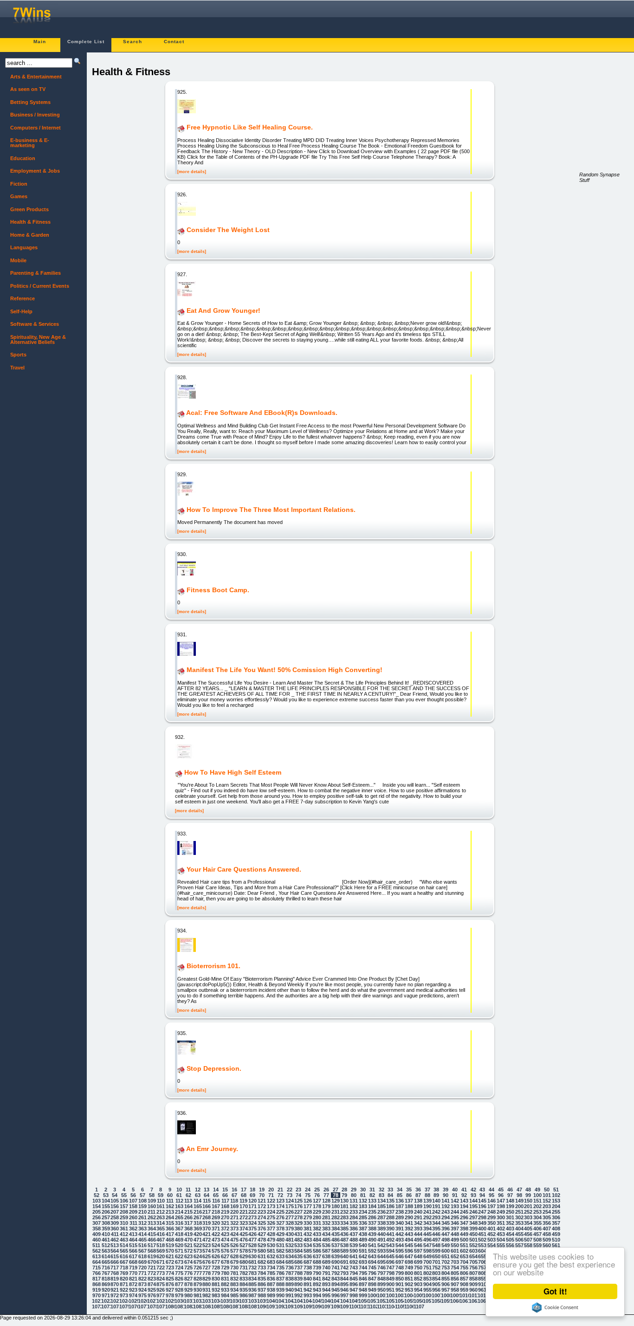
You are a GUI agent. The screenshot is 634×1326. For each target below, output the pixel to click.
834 (252, 1278)
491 (381, 1239)
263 (160, 1217)
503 (491, 1239)
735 (280, 1267)
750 (418, 1267)
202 (537, 1206)
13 (206, 1189)
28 (344, 1189)
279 (308, 1217)
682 (262, 1262)
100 (537, 1195)
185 (381, 1206)
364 (152, 1228)
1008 (445, 1295)
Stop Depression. (214, 1068)
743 (353, 1267)
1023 (115, 1301)
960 (473, 1290)
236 (381, 1212)
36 (418, 1189)
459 (556, 1234)
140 (436, 1200)
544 (399, 1245)
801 (418, 1273)
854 (436, 1278)
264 (170, 1217)
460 (96, 1239)
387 (363, 1228)
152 (547, 1200)
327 (280, 1223)
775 (179, 1273)
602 (464, 1251)
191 (436, 1206)
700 (427, 1262)
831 (225, 1278)
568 (152, 1251)
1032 (197, 1301)
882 (225, 1284)
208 (124, 1212)
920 (106, 1290)
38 (436, 1189)
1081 (179, 1306)
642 (363, 1256)
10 (179, 1189)
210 (142, 1212)
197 (491, 1206)
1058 (436, 1301)
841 (317, 1278)
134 (381, 1200)
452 (491, 1234)
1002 (390, 1295)
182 (353, 1206)
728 (216, 1267)
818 (106, 1278)
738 (308, 1267)
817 (96, 1278)
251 (519, 1212)
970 (96, 1295)
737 (298, 1267)
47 (519, 1189)
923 (133, 1290)
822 (142, 1278)
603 (473, 1251)
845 (353, 1278)
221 (243, 1212)
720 (142, 1267)
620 (160, 1256)
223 (262, 1212)
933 (225, 1290)
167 (216, 1206)
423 (225, 1234)
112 (179, 1200)
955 (427, 1290)
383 (326, 1228)
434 (326, 1234)
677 (216, 1262)
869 (106, 1284)
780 (225, 1273)
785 (271, 1273)
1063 (482, 1301)
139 (427, 1200)
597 (418, 1251)
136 (399, 1200)
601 (455, 1251)
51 (556, 1189)
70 (262, 1195)
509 (547, 1239)
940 (289, 1290)
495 (418, 1239)
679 (234, 1262)
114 (197, 1200)
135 (390, 1200)
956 (436, 1290)
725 (188, 1267)
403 (510, 1228)
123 (280, 1200)
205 (96, 1212)
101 (547, 1195)
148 (510, 1200)
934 (234, 1290)
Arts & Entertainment (33, 77)
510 (556, 1239)
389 (381, 1228)
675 (198, 1262)
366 (170, 1228)
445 (427, 1234)
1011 (473, 1295)
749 (409, 1267)
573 (198, 1251)
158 (133, 1206)
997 (344, 1295)
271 (234, 1217)
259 (124, 1217)
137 (409, 1200)
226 (289, 1212)
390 (390, 1228)
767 (106, 1273)
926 (160, 1290)
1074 (115, 1306)
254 (547, 1212)
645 (390, 1256)
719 (133, 1267)
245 (464, 1212)
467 (160, 1239)
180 (335, 1206)
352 (510, 1223)
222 (252, 1212)
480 (280, 1239)
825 (170, 1278)
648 (418, 1256)
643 (372, 1256)
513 (114, 1245)
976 (152, 1295)
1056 (418, 1301)
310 (124, 1223)
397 (455, 1228)
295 (455, 1217)
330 (308, 1223)
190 (427, 1206)
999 (363, 1295)
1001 (381, 1295)
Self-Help (18, 312)
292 (427, 1217)
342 (418, 1223)
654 (473, 1256)
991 (289, 1295)
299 (491, 1217)
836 (271, 1278)
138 (418, 1200)
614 (106, 1256)
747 (390, 1267)
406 (537, 1228)
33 (390, 1189)
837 (280, 1278)
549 (445, 1245)
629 (243, 1256)
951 (390, 1290)
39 (445, 1189)
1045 (317, 1301)
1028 (161, 1301)
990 (280, 1295)
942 (308, 1290)
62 (188, 1195)
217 (206, 1212)
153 (556, 1200)
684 (280, 1262)
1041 (280, 1301)
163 (179, 1206)
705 (473, 1262)
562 (96, 1251)
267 (198, 1217)
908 (464, 1284)
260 (133, 1217)
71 (271, 1195)
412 (124, 1234)
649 (427, 1256)
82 (372, 1195)
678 (225, 1262)
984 (225, 1295)
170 (243, 1206)
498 (445, 1239)
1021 (96, 1301)
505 (510, 1239)
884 (243, 1284)
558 (528, 1245)
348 (473, 1223)
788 (298, 1273)
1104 (390, 1306)
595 (399, 1251)
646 (399, 1256)
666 (114, 1262)
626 (216, 1256)
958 (455, 1290)
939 (280, 1290)
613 (96, 1256)
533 (298, 1245)
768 (114, 1273)
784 (262, 1273)
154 (96, 1206)
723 (170, 1267)
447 (445, 1234)
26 (326, 1189)
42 (473, 1189)
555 (501, 1245)
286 (372, 1217)
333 (335, 1223)
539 (353, 1245)
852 (418, 1278)
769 (124, 1273)
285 (363, 1217)
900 (390, 1284)
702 (445, 1262)
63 (198, 1195)
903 (418, 1284)
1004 (409, 1295)
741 (335, 1267)
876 (170, 1284)
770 (133, 1273)
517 (152, 1245)
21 (280, 1189)
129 (335, 1200)
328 (289, 1223)
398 (464, 1228)
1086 (225, 1306)
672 (170, 1262)
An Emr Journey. (212, 1148)
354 (528, 1223)
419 (188, 1234)
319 (206, 1223)
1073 (105, 1306)
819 (114, 1278)
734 (271, 1267)
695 (381, 1262)
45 (501, 1189)
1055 (409, 1301)
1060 (454, 1301)
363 (142, 1228)
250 (510, 1212)
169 (234, 1206)
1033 (207, 1301)
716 (106, 1267)
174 (280, 1206)
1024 (124, 1301)
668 (133, 1262)
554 (491, 1245)
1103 (381, 1306)
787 (289, 1273)
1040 (271, 1301)
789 (308, 1273)
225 (280, 1212)
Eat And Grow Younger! (223, 310)
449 (464, 1234)
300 (501, 1217)
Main (39, 41)
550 (455, 1245)
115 (207, 1200)
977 (160, 1295)
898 (372, 1284)
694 (372, 1262)
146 (491, 1200)
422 (216, 1234)
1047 (335, 1301)
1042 (289, 1301)
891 (308, 1284)
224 (271, 1212)
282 (335, 1217)
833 (243, 1278)
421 (206, 1234)
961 (482, 1290)
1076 (133, 1306)
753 (445, 1267)
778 (206, 1273)
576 (225, 1251)
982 (206, 1295)
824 (160, 1278)
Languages (21, 248)
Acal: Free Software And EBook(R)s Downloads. (261, 413)
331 (317, 1223)
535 (317, 1245)
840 (308, 1278)
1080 (170, 1306)
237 (390, 1212)
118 (234, 1200)
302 (519, 1217)
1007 (436, 1295)
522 (198, 1245)
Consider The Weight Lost (228, 229)
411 (115, 1234)
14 (216, 1189)
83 (381, 1195)
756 (473, 1267)
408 (556, 1228)
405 (528, 1228)
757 (482, 1267)
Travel (15, 368)
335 (353, 1223)
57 (142, 1195)
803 (436, 1273)
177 (308, 1206)
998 (353, 1295)
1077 (142, 1306)
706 (482, 1262)
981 (198, 1295)
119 (243, 1200)
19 (262, 1189)
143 (464, 1200)
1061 (464, 1301)
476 (243, 1239)
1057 (427, 1301)
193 (455, 1206)
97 (510, 1195)
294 (445, 1217)
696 (390, 1262)
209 (133, 1212)
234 (363, 1212)
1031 (188, 1301)
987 (252, 1295)
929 (188, 1290)
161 (160, 1206)
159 (142, 1206)
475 (234, 1239)
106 (124, 1200)
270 (225, 1217)
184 (372, 1206)
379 (289, 1228)
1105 (399, 1306)
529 (262, 1245)
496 (427, 1239)
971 (106, 1295)
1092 (280, 1306)
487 (344, 1239)
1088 (243, 1306)
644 (381, 1256)
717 (114, 1267)
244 (455, 1212)
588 (335, 1251)
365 (160, 1228)
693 (363, 1262)
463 (124, 1239)
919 (96, 1290)
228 (308, 1212)
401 (491, 1228)
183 (363, 1206)
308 (106, 1223)
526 (234, 1245)
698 (409, 1262)
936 (252, 1290)
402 (501, 1228)
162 (170, 1206)
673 (179, 1262)
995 (326, 1295)
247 (482, 1212)
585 (308, 1251)
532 (289, 1245)
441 (390, 1234)
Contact (174, 41)
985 (234, 1295)
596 (409, 1251)
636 (308, 1256)
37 (427, 1189)
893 (326, 1284)
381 (308, 1228)
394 (427, 1228)
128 (326, 1200)
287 (381, 1217)
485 (326, 1239)
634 (289, 1256)
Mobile (15, 261)
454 (510, 1234)
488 (353, 1239)
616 (124, 1256)
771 (142, 1273)
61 (179, 1195)
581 (271, 1251)
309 (114, 1223)
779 (216, 1273)
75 (308, 1195)
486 (335, 1239)
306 (556, 1217)
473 (216, 1239)
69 (252, 1195)
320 (216, 1223)
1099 (344, 1306)
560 (547, 1245)
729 (225, 1267)
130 (344, 1200)
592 (372, 1251)
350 (491, 1223)
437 (353, 1234)
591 (363, 1251)
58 (152, 1195)
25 (317, 1189)
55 (124, 1195)
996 (335, 1295)
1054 (399, 1301)
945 (335, 1290)
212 (160, 1212)
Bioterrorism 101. (213, 966)
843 (335, 1278)
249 (501, 1212)
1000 (372, 1295)
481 (289, 1239)
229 (317, 1212)
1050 (363, 1301)
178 (317, 1206)
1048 (344, 1301)
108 (142, 1200)
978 (170, 1295)
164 (188, 1206)
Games (16, 197)
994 (317, 1295)
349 (482, 1223)
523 (206, 1245)
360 (114, 1228)
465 (142, 1239)
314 (160, 1223)
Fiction (16, 184)
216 (198, 1212)
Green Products (27, 210)
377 (271, 1228)
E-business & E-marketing (27, 142)
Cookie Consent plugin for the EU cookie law (555, 1307)
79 (344, 1195)
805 (455, 1273)
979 (179, 1295)
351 (501, 1223)
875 (160, 1284)
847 (372, 1278)
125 (298, 1200)
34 (399, 1189)
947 (353, 1290)
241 (427, 1212)
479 (271, 1239)
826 (179, 1278)
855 (445, 1278)
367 (179, 1228)
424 (234, 1234)
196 (482, 1206)
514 (124, 1245)
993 (308, 1295)
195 (473, 1206)
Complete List (85, 41)
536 (326, 1245)
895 (344, 1284)
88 (427, 1195)
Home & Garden (27, 235)
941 (298, 1290)
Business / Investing (32, 115)
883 (234, 1284)
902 (409, 1284)
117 (225, 1200)
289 (399, 1217)
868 (96, 1284)
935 (243, 1290)
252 (528, 1212)
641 (353, 1256)
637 (317, 1256)
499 (455, 1239)
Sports (15, 355)
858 (473, 1278)
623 (188, 1256)
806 (464, 1273)
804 (445, 1273)
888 (280, 1284)
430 (289, 1234)
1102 (372, 1306)
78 (335, 1195)
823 (152, 1278)
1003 (399, 1295)
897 (363, 1284)
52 (96, 1195)
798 (390, 1273)
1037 (243, 1301)
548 (436, 1245)
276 (280, 1217)
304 (537, 1217)
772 (152, 1273)
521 (188, 1245)
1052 (381, 1301)
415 (152, 1234)
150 (528, 1200)
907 (455, 1284)
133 (372, 1200)
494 (409, 1239)
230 (326, 1212)
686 (298, 1262)
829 (206, 1278)
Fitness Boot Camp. (218, 590)
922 (124, 1290)
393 (418, 1228)
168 (225, 1206)
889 (289, 1284)
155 (106, 1206)
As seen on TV (25, 89)
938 (271, 1290)
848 (381, 1278)
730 (234, 1267)
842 (326, 1278)
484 (317, 1239)
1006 (427, 1295)
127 (317, 1200)
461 (106, 1239)
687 (308, 1262)
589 (344, 1251)
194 (464, 1206)
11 (188, 1189)
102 (556, 1195)
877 (179, 1284)
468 (170, 1239)
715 (96, 1267)
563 (106, 1251)
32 (381, 1189)
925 (152, 1290)
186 (390, 1206)
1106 (409, 1306)
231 (335, 1212)
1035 (225, 1301)
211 (151, 1212)
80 (353, 1195)
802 (427, 1273)
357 (556, 1223)
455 (519, 1234)
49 (537, 1189)
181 (344, 1206)
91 (455, 1195)
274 (262, 1217)
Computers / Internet (33, 128)
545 (409, 1245)
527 (243, 1245)
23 (298, 1189)
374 (243, 1228)
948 (363, 1290)
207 (114, 1212)
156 (114, 1206)
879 (198, 1284)
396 (445, 1228)
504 (501, 1239)
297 (473, 1217)
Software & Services (32, 324)
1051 (372, 1301)
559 (537, 1245)
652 (455, 1256)
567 (142, 1251)
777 (198, 1273)
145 (482, 1200)
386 (353, 1228)
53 (106, 1195)
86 (409, 1195)
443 (409, 1234)
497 (436, 1239)
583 (289, 1251)
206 (106, 1212)
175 (289, 1206)
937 (262, 1290)
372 (225, 1228)
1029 (170, 1301)
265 (179, 1217)
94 (482, 1195)
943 (317, 1290)
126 (308, 1200)
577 (234, 1251)
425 (243, 1234)
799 (399, 1273)
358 (96, 1228)
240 (418, 1212)
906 (445, 1284)
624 (198, 1256)
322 (234, 1223)
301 (510, 1217)
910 (482, 1284)
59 (160, 1195)
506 (519, 1239)
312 (142, 1223)
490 (372, 1239)
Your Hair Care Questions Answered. (244, 869)
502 (482, 1239)
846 (363, 1278)
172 (262, 1206)
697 (399, 1262)
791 (326, 1273)
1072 (96, 1306)
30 (363, 1189)
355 (537, 1223)
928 (179, 1290)
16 (234, 1189)
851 (409, 1278)
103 (96, 1200)
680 (243, 1262)
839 (298, 1278)
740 (326, 1267)
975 (142, 1295)
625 (206, 1256)
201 (528, 1206)
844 (344, 1278)
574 (206, 1251)
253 (537, 1212)
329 (298, 1223)
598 (427, 1251)
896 (353, 1284)
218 (216, 1212)
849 (390, 1278)
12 (198, 1189)
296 (464, 1217)
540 (363, 1245)
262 (152, 1217)
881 (216, 1284)
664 (96, 1262)
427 (262, 1234)
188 (409, 1206)
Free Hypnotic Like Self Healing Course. (250, 127)
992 (298, 1295)
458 (547, 1234)
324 (252, 1223)
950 (381, 1290)
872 (133, 1284)
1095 (307, 1306)
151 (537, 1200)
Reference (20, 299)
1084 (207, 1306)
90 (445, 1195)
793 (344, 1273)
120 (252, 1200)
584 (298, 1251)
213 (170, 1212)
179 (326, 1206)
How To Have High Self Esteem (232, 772)
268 (206, 1217)
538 (344, 1245)
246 (473, 1212)
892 (317, 1284)
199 (510, 1206)
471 (198, 1239)
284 (353, 1217)
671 (160, 1262)
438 (363, 1234)
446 (436, 1234)
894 (335, 1284)
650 (436, 1256)
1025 (133, 1301)
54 (114, 1195)
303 (528, 1217)
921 (114, 1290)
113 (188, 1200)
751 (427, 1267)
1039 (261, 1301)
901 (399, 1284)
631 (262, 1256)
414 (142, 1234)
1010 (464, 1295)
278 (298, 1217)
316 (179, 1223)
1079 (161, 1306)
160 (152, 1206)
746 (381, 1267)
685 (289, 1262)
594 (390, 1251)
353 (519, 1223)
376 (262, 1228)
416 (160, 1234)
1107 (418, 1306)
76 (317, 1195)
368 (188, 1228)
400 (482, 1228)
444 (418, 1234)
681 (252, 1262)
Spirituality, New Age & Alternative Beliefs (35, 339)
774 (170, 1273)
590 (353, 1251)
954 (418, 1290)
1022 (105, 1301)
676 (206, 1262)
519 (170, 1245)
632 (271, 1256)
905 (436, 1284)
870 (114, 1284)
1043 (299, 1301)
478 (262, 1239)
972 (114, 1295)
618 (142, 1256)
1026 (142, 1301)
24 (308, 1189)
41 (464, 1189)
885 (252, 1284)
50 (547, 1189)
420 (198, 1234)
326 (271, 1223)
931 (206, 1290)
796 (372, 1273)
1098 (335, 1306)
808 (482, 1273)
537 (335, 1245)
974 (133, 1295)
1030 (179, 1301)
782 (243, 1273)
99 (528, 1195)
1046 (326, 1301)
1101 (363, 1306)
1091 (271, 1306)
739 (317, 1267)
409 (96, 1234)
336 (363, 1223)
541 (372, 1245)
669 (142, 1262)
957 (445, 1290)
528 (252, 1245)
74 (298, 1195)
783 (252, 1273)
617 (133, 1256)
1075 (124, 1306)
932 (216, 1290)
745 (372, 1267)
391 (399, 1228)
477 (252, 1239)
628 (234, 1256)
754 (455, 1267)
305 (547, 1217)
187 (399, 1206)
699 (418, 1262)
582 (280, 1251)
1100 (353, 1306)
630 (252, 1256)
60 (170, 1195)
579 (252, 1251)
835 (262, 1278)
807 (473, 1273)
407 (547, 1228)
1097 (326, 1306)
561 (556, 1245)
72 (280, 1195)
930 (198, 1290)
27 (335, 1189)
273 (252, 1217)
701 (436, 1262)
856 (455, 1278)
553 (482, 1245)
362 (133, 1228)
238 (399, 1212)
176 (298, 1206)
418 (179, 1234)
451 (482, 1234)
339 (390, 1223)
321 (225, 1223)
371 (216, 1228)
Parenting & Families (33, 273)
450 (473, 1234)
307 (96, 1223)
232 (344, 1212)
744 (363, 1267)
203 (547, 1206)
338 (381, 1223)
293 (436, 1217)
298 (482, 1217)
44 (491, 1189)
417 (170, 1234)
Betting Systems (28, 102)
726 (198, 1267)
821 (133, 1278)
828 (198, 1278)
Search (132, 41)
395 (436, 1228)
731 (243, 1267)
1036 (234, 1301)
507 (528, 1239)
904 (427, 1284)
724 (179, 1267)
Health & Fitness (28, 222)
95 (491, 1195)
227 (298, 1212)
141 (445, 1200)
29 (353, 1189)
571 (179, 1251)
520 (179, 1245)
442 (399, 1234)
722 (160, 1267)
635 (298, 1256)
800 (409, 1273)
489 (363, 1239)
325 (262, 1223)
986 (243, 1295)
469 (179, 1239)
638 (326, 1256)
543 (390, 1245)
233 (353, 1212)
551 (464, 1245)
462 (114, 1239)
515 (133, 1245)
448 (455, 1234)
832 (234, 1278)
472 (206, 1239)
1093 (289, 1306)
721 (152, 1267)
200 (519, 1206)
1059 (445, 1301)
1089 (253, 1306)
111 (170, 1200)
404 (519, 1228)
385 (344, 1228)
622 (179, 1256)
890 (298, 1284)
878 (188, 1284)
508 (537, 1239)
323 (243, 1223)
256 (96, 1217)
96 (501, 1195)
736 (289, 1267)
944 (326, 1290)
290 (409, 1217)
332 (326, 1223)
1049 (353, 1301)
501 (473, 1239)
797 (381, 1273)
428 (271, 1234)
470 (188, 1239)
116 (216, 1200)
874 (152, 1284)
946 (344, 1290)
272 (243, 1217)
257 (106, 1217)
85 (399, 1195)
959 (464, 1290)
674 (188, 1262)
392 (409, 1228)
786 (280, 1273)
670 (152, 1262)
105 (114, 1200)
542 (381, 1245)
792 (335, 1273)
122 (271, 1200)
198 (501, 1206)
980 (188, 1295)
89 (436, 1195)
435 (335, 1234)
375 (252, 1228)
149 (519, 1200)
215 (188, 1212)
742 (344, 1267)
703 (455, 1262)
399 (473, 1228)
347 (464, 1223)
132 (363, 1200)
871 (124, 1284)
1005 (418, 1295)
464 (133, 1239)
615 (114, 1256)
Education (20, 158)
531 (280, 1245)
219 (225, 1212)
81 (363, 1195)
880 (206, 1284)
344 (436, 1223)
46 (510, 1189)
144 (473, 1200)
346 (455, 1223)
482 (298, 1239)
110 (161, 1200)
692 (353, 1262)
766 (96, 1273)
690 (335, 1262)
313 (152, 1223)
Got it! (555, 1291)
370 (206, 1228)
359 (106, 1228)
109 (152, 1200)
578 (243, 1251)
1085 (215, 1306)
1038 (253, 1301)
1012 (482, 1295)
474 (225, 1239)
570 (170, 1251)
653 (464, 1256)
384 (335, 1228)
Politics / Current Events (37, 286)
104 (106, 1200)
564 (114, 1251)
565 (124, 1251)
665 (106, 1262)
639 (335, 1256)
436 (344, 1234)
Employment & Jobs (32, 171)
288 (390, 1217)
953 (409, 1290)
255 (556, 1212)
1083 (197, 1306)
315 (170, 1223)
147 (501, 1200)
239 (409, 1212)
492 (390, 1239)
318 (198, 1223)
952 (399, 1290)
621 (170, 1256)
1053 (390, 1301)
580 (262, 1251)
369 (198, 1228)
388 (372, 1228)
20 (271, 1189)
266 (188, 1217)
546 (418, 1245)
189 (418, 1206)
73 (289, 1195)
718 (124, 1267)
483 (308, 1239)
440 (381, 1234)
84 (390, 1195)
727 (206, 1267)
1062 (473, 1301)
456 (528, 1234)
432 (308, 1234)
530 (271, 1245)
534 (308, 1245)
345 (445, 1223)
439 (372, 1234)
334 (344, 1223)
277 (289, 1217)
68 (243, 1195)
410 (106, 1234)
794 (353, 1273)
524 (216, 1245)
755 (464, 1267)
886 (262, 1284)
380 (298, 1228)
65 (216, 1195)
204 (556, 1206)
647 (409, 1256)
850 (399, 1278)
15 (225, 1189)
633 (280, 1256)
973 (124, 1295)
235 (372, 1212)
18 (252, 1189)
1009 (454, 1295)
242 (436, 1212)
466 (152, 1239)
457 (537, 1234)
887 (271, 1284)
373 (234, 1228)
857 (464, 1278)
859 (482, 1278)
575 (216, 1251)
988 (262, 1295)
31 (372, 1189)
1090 (261, 1306)
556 (510, 1245)
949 (372, 1290)
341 (409, 1223)
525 (225, 1245)
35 (409, 1189)
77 (326, 1195)
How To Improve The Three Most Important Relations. (271, 509)
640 (344, 1256)
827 (188, 1278)
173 (271, 1206)
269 (216, 1217)
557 (519, 1245)
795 (363, 1273)
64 (206, 1195)
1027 (151, 1301)
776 (188, 1273)
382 (317, 1228)
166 (206, 1206)
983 (216, 1295)
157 (124, 1206)
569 (160, 1251)
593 (381, 1251)
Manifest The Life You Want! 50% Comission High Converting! (284, 670)
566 (133, 1251)
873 (142, 1284)
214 (179, 1212)
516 (142, 1245)
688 (317, 1262)
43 (482, 1189)
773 (160, 1273)
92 (464, 1195)
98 (519, 1195)
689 (326, 1262)
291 (418, 1217)
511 (96, 1245)
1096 (317, 1306)
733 (262, 1267)
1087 (234, 1306)
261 (142, 1217)
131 (353, 1200)
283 (344, 1217)
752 (436, 1267)
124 (289, 1200)
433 (317, 1234)
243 (445, 1212)
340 (399, 1223)
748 (399, 1267)
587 (326, 1251)
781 (234, 1273)
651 (445, 1256)
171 (252, 1206)
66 (225, 1195)
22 (289, 1189)
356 (547, 1223)
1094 (299, 1306)
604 (482, 1251)
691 (344, 1262)
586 (317, 1251)
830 (216, 1278)
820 (124, 1278)
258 (114, 1217)
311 (133, 1223)
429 (280, 1234)
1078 (151, 1306)
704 (464, 1262)
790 (317, 1273)
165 (198, 1206)
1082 (188, 1306)
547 (427, 1245)
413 (133, 1234)
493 (399, 1239)
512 (106, 1245)
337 (372, 1223)
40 (455, 1189)
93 (473, 1195)
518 (160, 1245)
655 (482, 1256)
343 (427, 1223)
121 (262, 1200)
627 (225, 1256)
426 (252, 1234)
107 (133, 1200)
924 (142, 1290)
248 (491, 1212)
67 (234, 1195)
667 (124, 1262)
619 (152, 1256)
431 (298, 1234)
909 (473, 1284)
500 (464, 1239)
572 (188, 1251)
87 (418, 1195)
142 (455, 1200)
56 (133, 1195)
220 (234, 1212)
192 (445, 1206)
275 (271, 1217)
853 (427, 1278)
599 (436, 1251)
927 (170, 1290)
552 (473, 1245)
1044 (307, 1301)
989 (271, 1295)
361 (124, 1228)
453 (501, 1234)
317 (188, 1223)
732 (252, 1267)
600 (445, 1251)
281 (326, 1217)
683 (271, 1262)
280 (317, 1217)
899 (381, 1284)
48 (528, 1189)
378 (280, 1228)
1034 (215, 1301)
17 (243, 1189)
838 (289, 1278)
